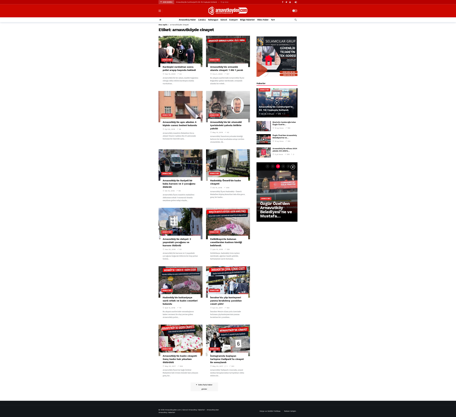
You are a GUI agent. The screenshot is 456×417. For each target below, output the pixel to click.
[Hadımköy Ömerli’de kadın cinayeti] (228, 165)
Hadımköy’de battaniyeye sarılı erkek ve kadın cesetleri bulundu (180, 300)
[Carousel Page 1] (268, 166)
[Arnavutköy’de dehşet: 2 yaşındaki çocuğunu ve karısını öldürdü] (180, 223)
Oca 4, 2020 (217, 74)
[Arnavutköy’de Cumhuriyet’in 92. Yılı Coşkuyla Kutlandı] (276, 103)
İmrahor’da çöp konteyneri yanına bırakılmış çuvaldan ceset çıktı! (226, 300)
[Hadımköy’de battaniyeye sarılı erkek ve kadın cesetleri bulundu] (180, 282)
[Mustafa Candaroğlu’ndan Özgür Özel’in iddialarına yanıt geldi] (263, 126)
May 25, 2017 (170, 366)
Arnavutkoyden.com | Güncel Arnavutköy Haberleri (185, 410)
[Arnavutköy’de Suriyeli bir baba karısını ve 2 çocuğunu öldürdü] (180, 165)
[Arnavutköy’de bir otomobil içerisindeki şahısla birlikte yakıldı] (228, 106)
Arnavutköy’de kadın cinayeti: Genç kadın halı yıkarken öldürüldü (180, 359)
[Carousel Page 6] (294, 166)
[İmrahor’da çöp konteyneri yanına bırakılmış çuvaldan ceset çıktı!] (228, 282)
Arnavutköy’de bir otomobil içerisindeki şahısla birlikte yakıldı (226, 125)
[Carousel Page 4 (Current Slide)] (283, 166)
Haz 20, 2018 (170, 249)
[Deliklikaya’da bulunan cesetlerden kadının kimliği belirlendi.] (228, 223)
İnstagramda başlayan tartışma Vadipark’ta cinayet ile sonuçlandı (227, 359)
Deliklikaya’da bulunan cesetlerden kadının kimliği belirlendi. (226, 242)
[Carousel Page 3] (278, 166)
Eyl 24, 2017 (217, 308)
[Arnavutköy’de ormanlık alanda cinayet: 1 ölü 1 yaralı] (228, 51)
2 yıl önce (279, 154)
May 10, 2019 (217, 132)
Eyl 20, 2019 (170, 129)
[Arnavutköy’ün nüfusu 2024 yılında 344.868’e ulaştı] (263, 152)
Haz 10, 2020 (170, 74)
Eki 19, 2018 (170, 191)
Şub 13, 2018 (170, 308)
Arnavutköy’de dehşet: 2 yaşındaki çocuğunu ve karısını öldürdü (177, 242)
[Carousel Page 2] (273, 166)
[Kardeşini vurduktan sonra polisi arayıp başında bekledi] (180, 51)
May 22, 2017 (217, 366)
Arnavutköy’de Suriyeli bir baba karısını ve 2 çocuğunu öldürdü (179, 183)
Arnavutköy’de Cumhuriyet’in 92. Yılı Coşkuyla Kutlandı (196, 2)
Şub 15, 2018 (217, 249)
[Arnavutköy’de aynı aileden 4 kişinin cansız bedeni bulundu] (180, 106)
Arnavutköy (166, 60)
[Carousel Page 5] (288, 166)
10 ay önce (279, 128)
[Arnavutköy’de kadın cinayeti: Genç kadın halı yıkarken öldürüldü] (180, 340)
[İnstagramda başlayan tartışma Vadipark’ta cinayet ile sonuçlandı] (228, 340)
